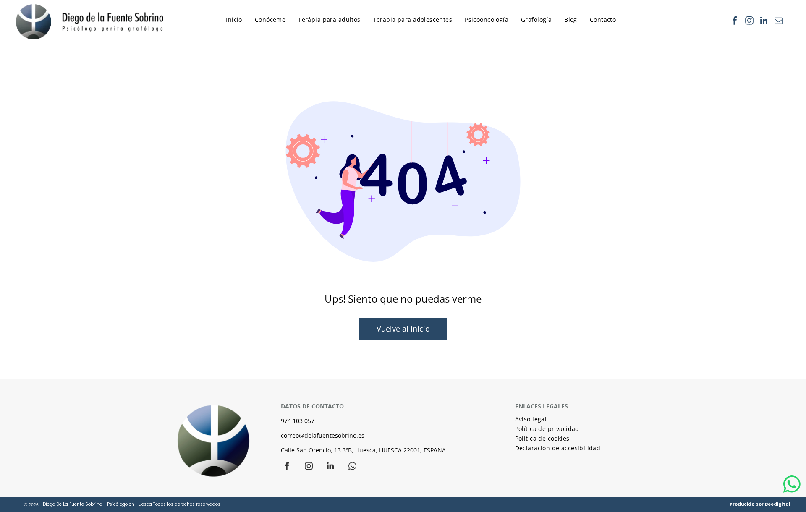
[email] (778, 21)
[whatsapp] (352, 467)
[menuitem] (236, 22)
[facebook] (734, 21)
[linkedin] (764, 21)
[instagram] (749, 21)
